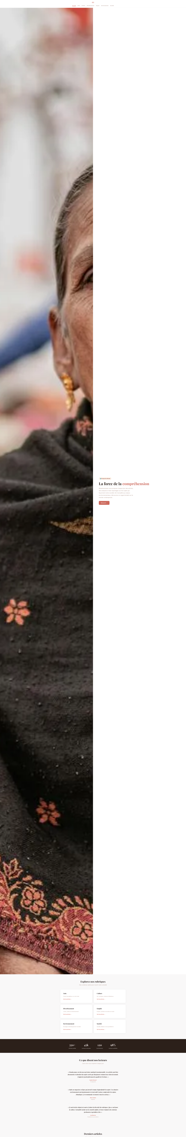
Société (112, 5)
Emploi (97, 5)
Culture (83, 5)
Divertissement (90, 5)
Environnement (104, 5)
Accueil (74, 5)
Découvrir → (104, 503)
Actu (79, 5)
